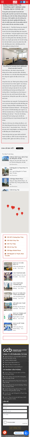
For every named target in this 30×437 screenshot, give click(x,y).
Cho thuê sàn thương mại (18, 283)
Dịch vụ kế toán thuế (18, 324)
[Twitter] (24, 2)
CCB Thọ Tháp (11, 244)
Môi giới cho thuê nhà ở (19, 303)
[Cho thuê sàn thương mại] (8, 286)
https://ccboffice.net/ (15, 364)
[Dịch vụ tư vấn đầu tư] (8, 266)
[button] (22, 213)
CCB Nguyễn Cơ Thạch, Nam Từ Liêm (14, 254)
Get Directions (13, 164)
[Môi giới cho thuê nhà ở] (8, 306)
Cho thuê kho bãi (19, 273)
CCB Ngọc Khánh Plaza (14, 250)
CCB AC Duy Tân (12, 247)
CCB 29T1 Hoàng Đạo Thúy (15, 237)
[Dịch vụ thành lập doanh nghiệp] (8, 316)
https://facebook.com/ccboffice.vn (13, 366)
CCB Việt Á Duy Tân (13, 240)
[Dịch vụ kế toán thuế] (8, 327)
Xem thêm (21, 268)
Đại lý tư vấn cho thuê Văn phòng (19, 293)
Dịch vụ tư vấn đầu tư (18, 263)
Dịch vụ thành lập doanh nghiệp (19, 313)
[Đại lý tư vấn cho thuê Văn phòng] (8, 296)
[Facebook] (21, 2)
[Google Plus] (27, 2)
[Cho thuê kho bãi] (8, 276)
